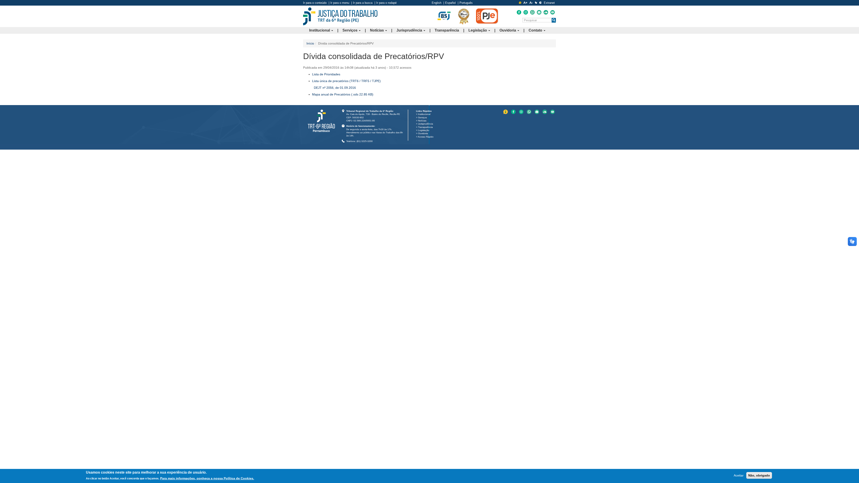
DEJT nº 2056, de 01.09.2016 (335, 87)
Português (466, 2)
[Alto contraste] (540, 3)
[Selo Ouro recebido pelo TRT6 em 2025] (463, 16)
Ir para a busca (362, 2)
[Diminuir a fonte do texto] (531, 3)
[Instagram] (525, 12)
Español (450, 2)
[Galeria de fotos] (539, 12)
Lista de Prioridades (326, 74)
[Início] (340, 16)
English (436, 2)
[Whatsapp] (532, 12)
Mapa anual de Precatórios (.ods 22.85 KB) (342, 94)
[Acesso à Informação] (520, 3)
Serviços (350, 30)
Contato (536, 30)
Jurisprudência (409, 30)
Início (310, 43)
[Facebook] (519, 12)
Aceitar (739, 475)
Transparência (447, 30)
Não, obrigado (759, 475)
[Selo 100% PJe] (487, 16)
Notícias (377, 30)
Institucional (320, 30)
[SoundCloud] (546, 12)
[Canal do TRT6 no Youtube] (552, 12)
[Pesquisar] (554, 20)
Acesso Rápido (426, 137)
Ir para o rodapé (386, 2)
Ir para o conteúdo (315, 2)
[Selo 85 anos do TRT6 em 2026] (444, 16)
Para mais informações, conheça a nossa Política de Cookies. (207, 478)
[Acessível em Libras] (536, 3)
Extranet (549, 2)
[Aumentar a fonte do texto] (525, 3)
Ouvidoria (508, 30)
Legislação (478, 30)
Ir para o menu (339, 2)
